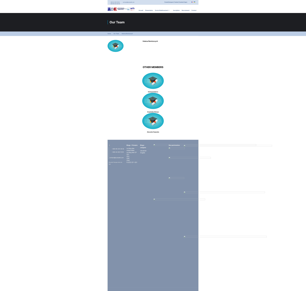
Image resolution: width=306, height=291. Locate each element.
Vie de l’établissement (161, 10)
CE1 (128, 154)
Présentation (149, 10)
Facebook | (181, 2)
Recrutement (185, 10)
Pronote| (166, 2)
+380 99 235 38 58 (115, 3)
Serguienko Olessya (153, 112)
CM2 (128, 160)
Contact (193, 10)
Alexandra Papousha (153, 132)
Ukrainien (143, 151)
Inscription (176, 10)
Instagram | (171, 2)
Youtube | (176, 2)
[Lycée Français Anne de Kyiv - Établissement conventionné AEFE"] (121, 8)
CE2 (128, 156)
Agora (185, 2)
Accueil (141, 10)
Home (109, 33)
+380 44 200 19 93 (115, 2)
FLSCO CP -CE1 (132, 162)
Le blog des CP (132, 152)
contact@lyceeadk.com (128, 2)
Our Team (116, 33)
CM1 (128, 158)
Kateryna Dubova (153, 92)
